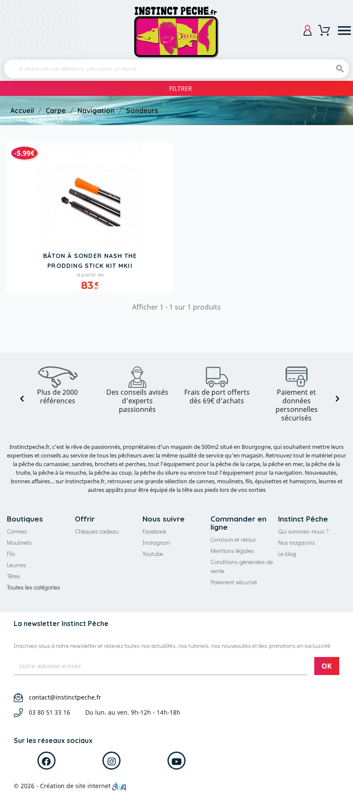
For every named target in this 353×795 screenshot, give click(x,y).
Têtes (13, 576)
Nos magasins (296, 542)
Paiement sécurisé (234, 582)
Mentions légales (232, 550)
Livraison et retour (233, 539)
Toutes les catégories (33, 587)
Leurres (16, 565)
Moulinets (19, 542)
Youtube (152, 553)
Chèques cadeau (97, 531)
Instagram (156, 542)
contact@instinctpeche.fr (65, 697)
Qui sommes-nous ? (303, 531)
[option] (57, 385)
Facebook (154, 531)
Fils (11, 553)
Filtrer (180, 88)
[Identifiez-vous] (308, 30)
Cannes (17, 531)
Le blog (287, 553)
